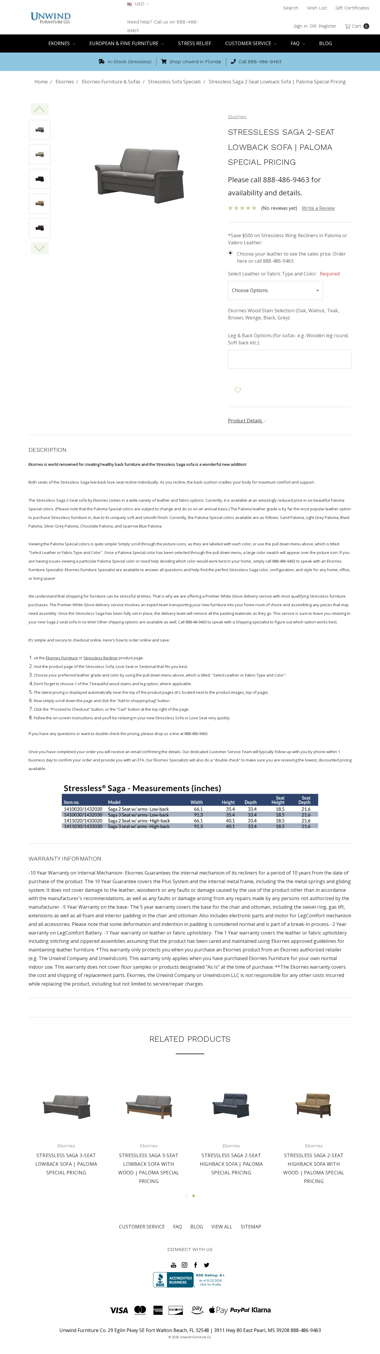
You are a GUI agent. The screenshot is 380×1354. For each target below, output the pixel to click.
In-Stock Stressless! (128, 61)
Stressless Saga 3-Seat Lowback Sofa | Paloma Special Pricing (149, 1164)
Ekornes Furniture (62, 658)
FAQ (296, 43)
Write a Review (318, 208)
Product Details (245, 420)
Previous (40, 109)
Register (327, 26)
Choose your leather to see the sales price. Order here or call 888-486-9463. (291, 257)
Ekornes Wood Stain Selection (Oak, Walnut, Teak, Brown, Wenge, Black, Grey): (283, 314)
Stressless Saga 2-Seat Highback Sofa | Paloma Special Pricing (314, 1164)
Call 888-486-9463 (259, 61)
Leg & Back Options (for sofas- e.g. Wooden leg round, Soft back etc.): (288, 339)
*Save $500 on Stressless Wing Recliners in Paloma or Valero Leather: (287, 239)
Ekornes (59, 43)
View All (221, 1226)
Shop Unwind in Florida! (194, 61)
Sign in (301, 26)
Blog (325, 43)
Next (40, 248)
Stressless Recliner (100, 658)
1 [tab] (187, 1196)
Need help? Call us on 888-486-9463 (163, 26)
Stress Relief (194, 43)
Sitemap (251, 1226)
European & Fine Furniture (124, 43)
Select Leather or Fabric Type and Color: (284, 273)
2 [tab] (193, 1196)
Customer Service (248, 43)
